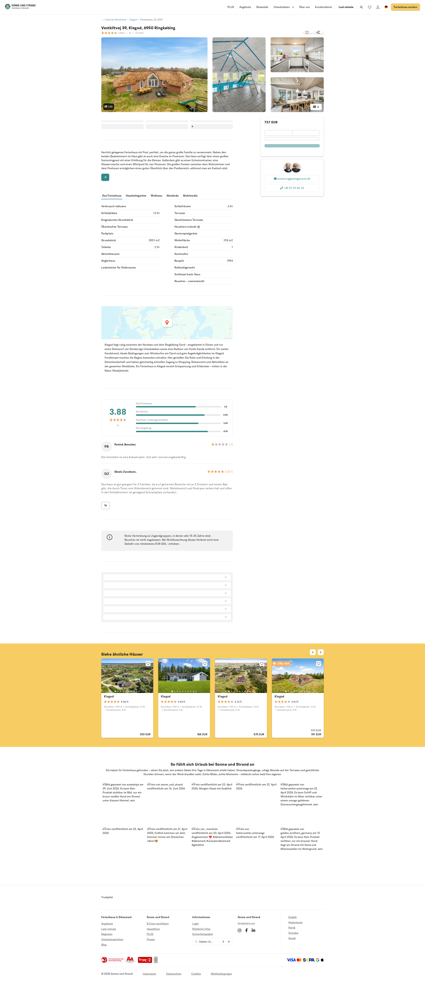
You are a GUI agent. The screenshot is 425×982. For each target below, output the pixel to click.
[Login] (377, 7)
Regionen (106, 934)
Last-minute (346, 7)
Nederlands (295, 922)
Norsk (291, 928)
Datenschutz (173, 974)
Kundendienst (323, 7)
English (292, 917)
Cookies (196, 974)
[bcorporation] (156, 962)
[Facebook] (246, 930)
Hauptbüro (153, 929)
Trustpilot (107, 897)
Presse (151, 939)
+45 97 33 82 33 (293, 188)
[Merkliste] (369, 7)
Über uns (304, 7)
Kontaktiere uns (246, 923)
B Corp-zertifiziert (158, 924)
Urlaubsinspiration (112, 939)
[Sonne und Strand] (20, 7)
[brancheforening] (112, 962)
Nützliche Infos (201, 929)
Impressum (149, 974)
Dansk (292, 938)
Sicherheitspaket (202, 934)
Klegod (133, 19)
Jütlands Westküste (115, 19)
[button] (123, 803)
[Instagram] (239, 930)
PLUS (230, 7)
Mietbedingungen (221, 974)
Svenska (293, 933)
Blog (103, 945)
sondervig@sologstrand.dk (293, 179)
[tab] (115, 691)
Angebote (245, 7)
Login (195, 924)
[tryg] (146, 962)
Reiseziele (262, 7)
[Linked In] (253, 930)
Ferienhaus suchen (405, 7)
